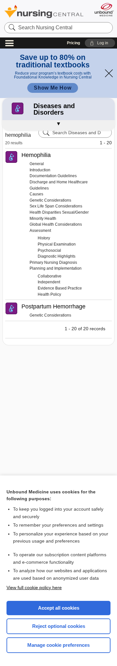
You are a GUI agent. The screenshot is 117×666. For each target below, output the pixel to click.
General (37, 164)
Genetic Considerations (50, 200)
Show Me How (53, 88)
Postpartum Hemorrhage (53, 306)
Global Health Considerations (56, 224)
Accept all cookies (58, 608)
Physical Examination (57, 244)
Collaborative (49, 276)
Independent (49, 282)
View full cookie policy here (34, 587)
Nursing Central (44, 11)
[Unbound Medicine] (103, 9)
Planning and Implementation (56, 268)
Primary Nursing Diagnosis (53, 262)
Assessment (40, 230)
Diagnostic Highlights (56, 256)
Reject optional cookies (58, 626)
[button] (100, 43)
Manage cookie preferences (58, 645)
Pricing (73, 43)
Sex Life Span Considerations (56, 206)
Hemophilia (36, 155)
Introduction (40, 170)
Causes (36, 194)
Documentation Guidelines (53, 176)
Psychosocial (49, 250)
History (44, 238)
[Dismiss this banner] (109, 73)
